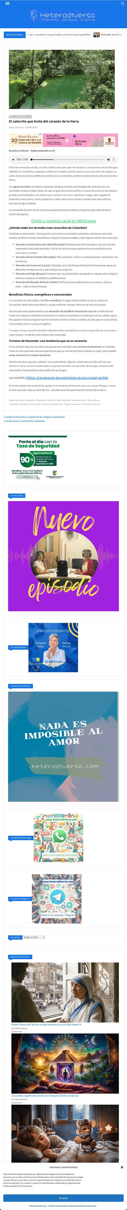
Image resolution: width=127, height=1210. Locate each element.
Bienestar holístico (46, 400)
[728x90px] (63, 139)
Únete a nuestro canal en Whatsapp (63, 221)
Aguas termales (17, 400)
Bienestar (30, 400)
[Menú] (7, 3)
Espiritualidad (64, 400)
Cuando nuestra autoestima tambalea (24, 420)
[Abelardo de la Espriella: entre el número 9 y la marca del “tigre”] (68, 34)
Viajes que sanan (72, 404)
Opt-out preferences (38, 1205)
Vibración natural (91, 404)
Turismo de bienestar (52, 404)
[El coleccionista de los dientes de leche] (65, 1135)
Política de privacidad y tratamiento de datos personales (72, 1205)
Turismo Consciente (30, 404)
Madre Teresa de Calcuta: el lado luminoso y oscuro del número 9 (46, 1024)
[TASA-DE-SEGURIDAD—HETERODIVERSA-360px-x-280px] (38, 458)
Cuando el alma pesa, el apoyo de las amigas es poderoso (34, 416)
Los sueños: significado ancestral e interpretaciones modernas (45, 1095)
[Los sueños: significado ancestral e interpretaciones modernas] (65, 1063)
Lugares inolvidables (20, 116)
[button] (122, 1167)
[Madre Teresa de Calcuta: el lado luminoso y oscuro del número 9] (65, 992)
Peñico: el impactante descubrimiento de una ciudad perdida (67, 378)
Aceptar (63, 1198)
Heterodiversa (16, 127)
